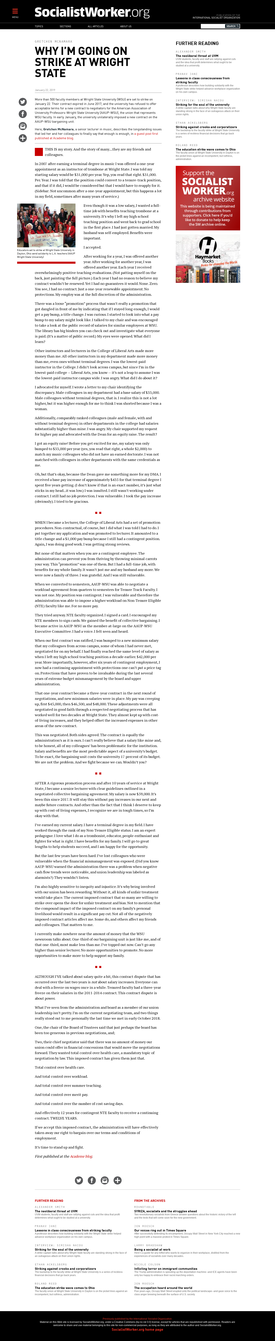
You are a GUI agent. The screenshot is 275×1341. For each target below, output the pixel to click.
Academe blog (81, 1156)
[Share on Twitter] (23, 104)
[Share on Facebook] (23, 116)
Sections (65, 26)
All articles (95, 26)
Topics (39, 26)
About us (125, 26)
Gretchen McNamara (53, 41)
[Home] (110, 12)
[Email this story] (23, 128)
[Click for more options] (23, 140)
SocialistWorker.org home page (137, 1329)
